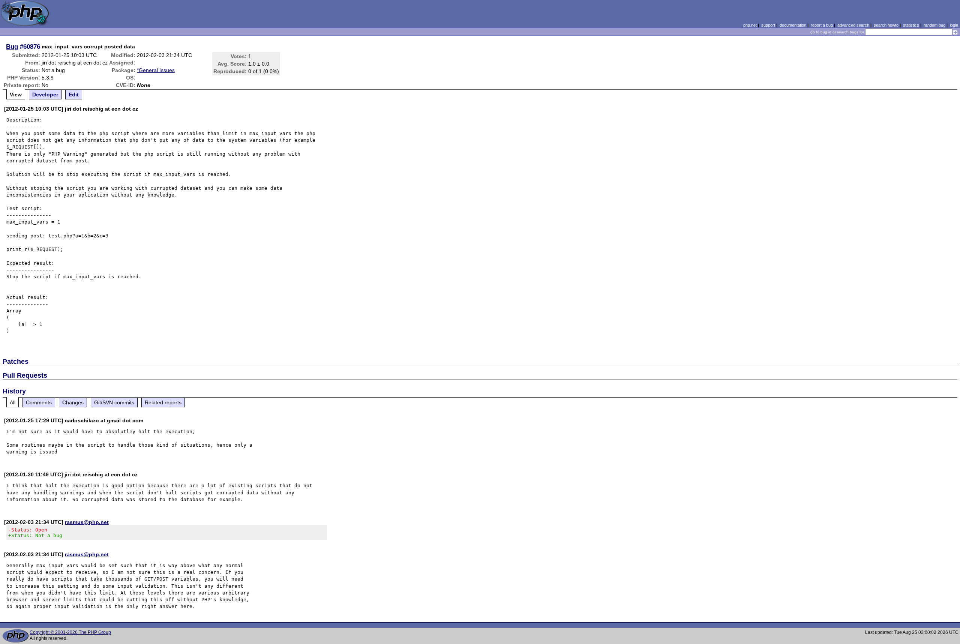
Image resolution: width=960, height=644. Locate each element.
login (954, 25)
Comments (39, 402)
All (12, 402)
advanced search (853, 25)
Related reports (163, 402)
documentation (793, 25)
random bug (934, 25)
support (768, 25)
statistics (911, 25)
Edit (74, 95)
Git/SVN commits (114, 402)
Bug (12, 46)
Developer (45, 95)
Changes (73, 402)
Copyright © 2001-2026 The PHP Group (70, 632)
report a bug (822, 25)
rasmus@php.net (87, 522)
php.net (750, 25)
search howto (886, 25)
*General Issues (156, 70)
